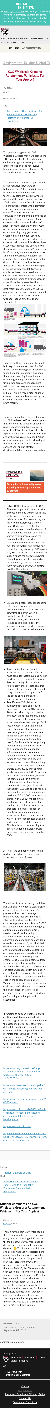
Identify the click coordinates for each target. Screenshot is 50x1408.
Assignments (31, 48)
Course (14, 48)
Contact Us (25, 1398)
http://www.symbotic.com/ (17, 1126)
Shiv (9, 87)
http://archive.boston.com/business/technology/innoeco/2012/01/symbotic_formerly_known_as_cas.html (25, 1137)
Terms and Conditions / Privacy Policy (25, 1394)
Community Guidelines (25, 1402)
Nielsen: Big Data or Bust (17, 1172)
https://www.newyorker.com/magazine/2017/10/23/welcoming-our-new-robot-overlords (24, 1088)
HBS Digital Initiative (14, 11)
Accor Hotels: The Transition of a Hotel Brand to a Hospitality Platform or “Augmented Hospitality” (24, 116)
